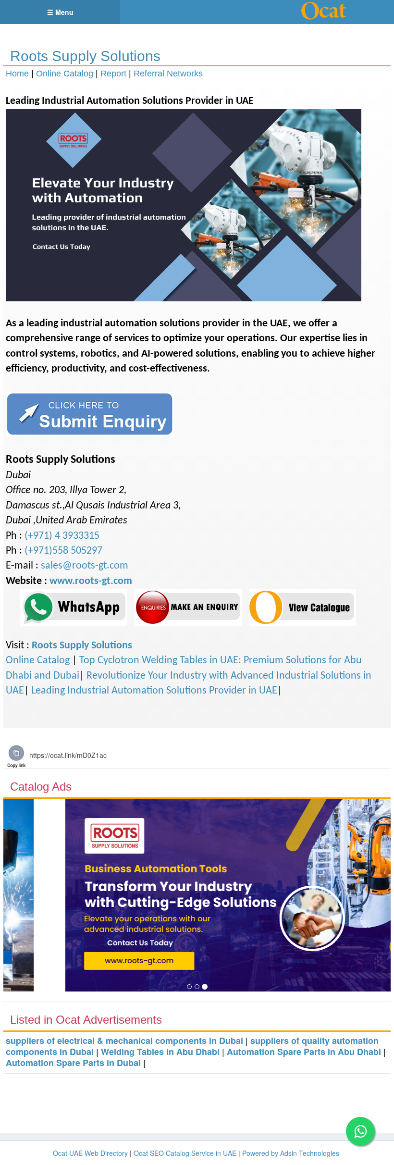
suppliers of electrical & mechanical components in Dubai (124, 1040)
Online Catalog (64, 73)
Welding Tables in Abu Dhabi (160, 1051)
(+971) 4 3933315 (62, 536)
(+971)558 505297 (63, 551)
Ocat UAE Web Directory (90, 1153)
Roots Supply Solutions (85, 56)
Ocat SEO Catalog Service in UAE (185, 1153)
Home (17, 73)
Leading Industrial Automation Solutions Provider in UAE (154, 690)
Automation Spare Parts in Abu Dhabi (304, 1051)
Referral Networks (168, 73)
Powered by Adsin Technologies (290, 1153)
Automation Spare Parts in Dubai (73, 1062)
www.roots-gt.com (90, 581)
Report (113, 73)
